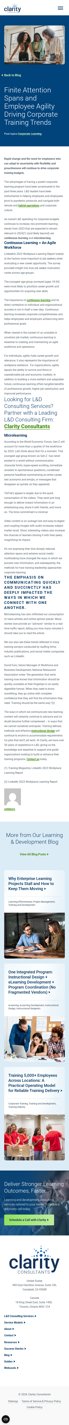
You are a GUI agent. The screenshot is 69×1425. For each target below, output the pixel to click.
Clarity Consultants (27, 426)
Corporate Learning (30, 133)
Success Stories (13, 1348)
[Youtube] (39, 1416)
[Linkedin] (30, 1416)
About (7, 1329)
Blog (7, 1355)
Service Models (13, 1322)
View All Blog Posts (33, 854)
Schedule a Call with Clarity (27, 1220)
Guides (8, 1361)
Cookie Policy (35, 1407)
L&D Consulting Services (19, 1316)
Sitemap (13, 1401)
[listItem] (34, 914)
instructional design (43, 730)
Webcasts (10, 1368)
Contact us (33, 759)
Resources (10, 1342)
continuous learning (38, 300)
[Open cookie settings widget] (6, 1419)
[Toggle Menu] (60, 8)
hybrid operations (28, 205)
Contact (8, 1335)
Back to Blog (12, 75)
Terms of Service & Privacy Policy (41, 1401)
